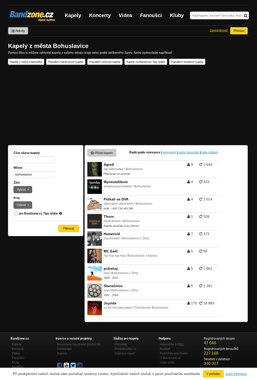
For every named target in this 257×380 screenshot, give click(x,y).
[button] (23, 189)
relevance (153, 152)
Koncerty (100, 15)
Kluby (177, 15)
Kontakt (165, 349)
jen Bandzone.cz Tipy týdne (38, 213)
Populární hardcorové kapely (65, 61)
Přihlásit (238, 31)
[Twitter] (74, 365)
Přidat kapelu (103, 153)
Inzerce (62, 353)
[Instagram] (80, 365)
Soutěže (17, 367)
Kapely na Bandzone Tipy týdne (145, 61)
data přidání (210, 152)
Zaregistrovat (219, 30)
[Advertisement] (128, 105)
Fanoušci (151, 15)
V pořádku (213, 374)
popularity (169, 152)
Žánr (17, 182)
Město (18, 168)
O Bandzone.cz (170, 358)
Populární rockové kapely (104, 61)
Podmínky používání (173, 353)
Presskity (121, 344)
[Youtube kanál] (67, 365)
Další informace (236, 374)
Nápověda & (171, 344)
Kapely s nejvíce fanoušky (26, 61)
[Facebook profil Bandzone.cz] (60, 365)
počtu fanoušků (188, 152)
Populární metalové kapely (187, 61)
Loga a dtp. (167, 362)
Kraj (17, 198)
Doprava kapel (125, 353)
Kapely (73, 15)
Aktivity (20, 31)
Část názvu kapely (27, 153)
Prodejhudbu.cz (125, 349)
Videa (125, 15)
